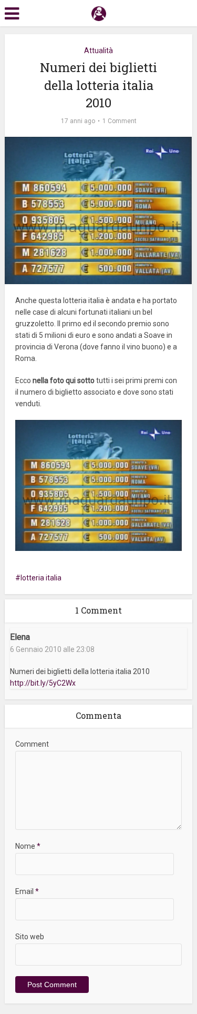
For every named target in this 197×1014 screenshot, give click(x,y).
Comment (32, 744)
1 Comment (119, 121)
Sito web (29, 936)
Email (27, 891)
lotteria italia (40, 578)
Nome (27, 846)
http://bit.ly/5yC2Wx (43, 683)
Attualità (98, 50)
